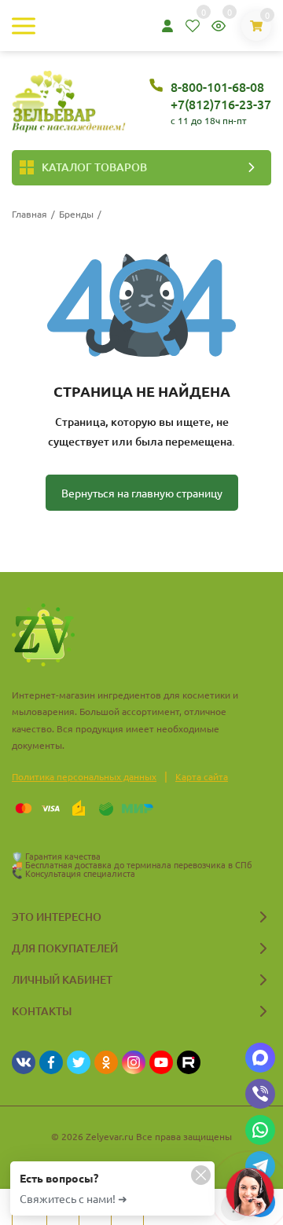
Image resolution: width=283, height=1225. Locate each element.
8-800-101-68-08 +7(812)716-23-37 (221, 95)
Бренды (76, 213)
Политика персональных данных (84, 776)
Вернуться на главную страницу (141, 493)
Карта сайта (201, 776)
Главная (29, 213)
